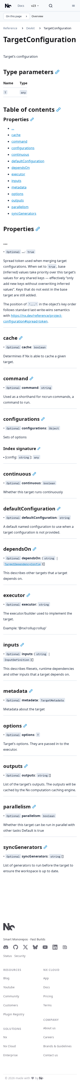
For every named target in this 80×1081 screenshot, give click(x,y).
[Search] (50, 6)
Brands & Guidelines (57, 1046)
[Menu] (73, 5)
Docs (21, 6)
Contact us (50, 1055)
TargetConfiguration (57, 28)
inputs (16, 180)
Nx (5, 1037)
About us (49, 1028)
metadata (18, 187)
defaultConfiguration (27, 161)
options (17, 194)
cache (16, 135)
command (19, 141)
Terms (47, 1005)
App (46, 978)
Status (7, 956)
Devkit (30, 28)
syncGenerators (23, 213)
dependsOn (20, 167)
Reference (10, 28)
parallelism (20, 207)
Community (11, 996)
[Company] (41, 1078)
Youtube (9, 987)
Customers (10, 1005)
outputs (17, 200)
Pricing (48, 996)
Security (19, 956)
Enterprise (10, 1055)
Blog (6, 978)
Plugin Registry (13, 1014)
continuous (20, 154)
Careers (48, 1037)
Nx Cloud (9, 1046)
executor (18, 174)
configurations (22, 148)
